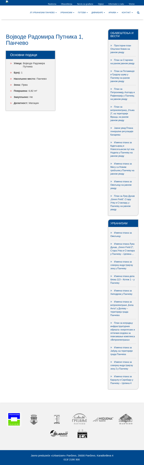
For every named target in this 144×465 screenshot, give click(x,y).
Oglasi (101, 4)
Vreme (132, 4)
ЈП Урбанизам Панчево (42, 12)
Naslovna (52, 4)
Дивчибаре (97, 12)
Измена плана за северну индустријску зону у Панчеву (121, 265)
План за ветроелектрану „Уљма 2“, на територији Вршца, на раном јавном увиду (122, 113)
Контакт (126, 12)
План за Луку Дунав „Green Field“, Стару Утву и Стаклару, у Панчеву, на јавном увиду (122, 203)
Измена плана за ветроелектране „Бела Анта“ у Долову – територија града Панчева (121, 308)
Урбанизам (66, 12)
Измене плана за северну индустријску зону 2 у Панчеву (121, 365)
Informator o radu (116, 4)
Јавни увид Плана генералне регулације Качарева (121, 131)
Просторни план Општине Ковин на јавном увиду (120, 49)
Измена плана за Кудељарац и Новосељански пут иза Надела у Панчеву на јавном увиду (122, 149)
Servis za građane (85, 4)
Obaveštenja (66, 4)
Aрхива (113, 12)
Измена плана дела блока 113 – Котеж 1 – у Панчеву (122, 279)
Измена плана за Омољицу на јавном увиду (121, 184)
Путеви (82, 12)
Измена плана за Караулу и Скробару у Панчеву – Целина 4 (121, 379)
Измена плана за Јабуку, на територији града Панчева (121, 350)
